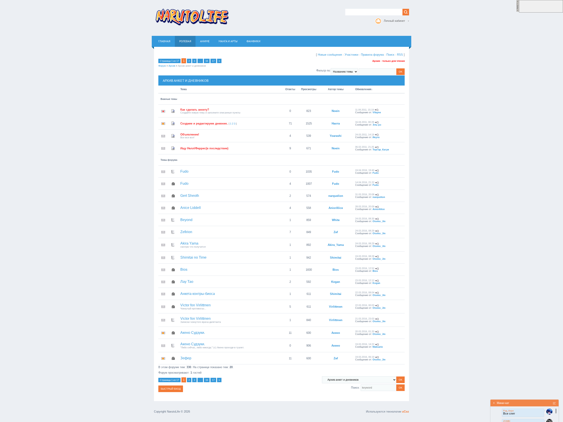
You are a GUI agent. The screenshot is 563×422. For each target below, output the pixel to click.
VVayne (377, 112)
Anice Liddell (190, 208)
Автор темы (336, 89)
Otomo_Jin (379, 221)
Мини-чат (501, 403)
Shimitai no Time (193, 257)
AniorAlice (336, 208)
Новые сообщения (330, 54)
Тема (183, 89)
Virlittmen (335, 306)
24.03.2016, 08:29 (364, 230)
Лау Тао (186, 281)
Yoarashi (336, 135)
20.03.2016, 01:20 (364, 331)
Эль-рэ (377, 124)
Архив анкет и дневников (192, 65)
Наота (336, 123)
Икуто (376, 137)
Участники (351, 54)
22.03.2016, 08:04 (364, 292)
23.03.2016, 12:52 (364, 268)
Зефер (185, 358)
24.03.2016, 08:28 (364, 256)
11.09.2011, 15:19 (364, 109)
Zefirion (186, 232)
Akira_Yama (336, 245)
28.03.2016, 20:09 (364, 206)
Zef (336, 232)
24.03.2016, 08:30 (364, 218)
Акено (335, 332)
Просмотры (308, 89)
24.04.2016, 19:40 (364, 170)
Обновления (363, 89)
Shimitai (335, 257)
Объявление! (189, 134)
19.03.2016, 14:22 (364, 344)
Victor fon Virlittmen (195, 305)
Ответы (290, 89)
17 (213, 61)
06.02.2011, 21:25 (364, 147)
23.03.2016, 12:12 (364, 280)
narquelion (335, 195)
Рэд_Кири (508, 410)
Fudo (184, 171)
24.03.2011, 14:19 (364, 134)
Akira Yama (189, 243)
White (336, 220)
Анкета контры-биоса (197, 294)
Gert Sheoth (189, 195)
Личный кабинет (394, 20)
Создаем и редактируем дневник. (204, 123)
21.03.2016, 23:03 (364, 318)
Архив (171, 65)
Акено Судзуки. (192, 332)
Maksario (378, 346)
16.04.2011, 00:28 (364, 122)
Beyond (186, 220)
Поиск (390, 54)
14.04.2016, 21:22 (364, 182)
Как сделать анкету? (194, 109)
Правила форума (372, 54)
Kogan (335, 281)
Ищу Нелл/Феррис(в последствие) (204, 148)
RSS (400, 54)
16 (206, 61)
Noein (336, 111)
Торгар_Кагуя (381, 149)
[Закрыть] (517, 11)
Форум (162, 65)
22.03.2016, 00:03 (364, 305)
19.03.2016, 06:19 (364, 357)
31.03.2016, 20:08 (364, 194)
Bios (183, 269)
